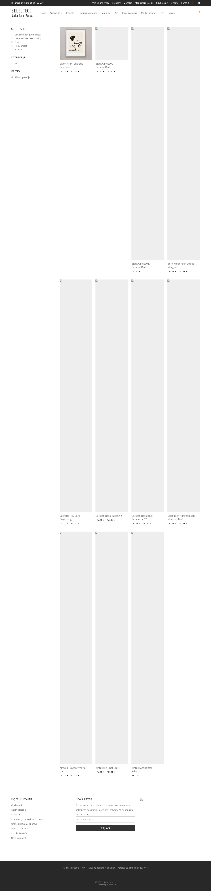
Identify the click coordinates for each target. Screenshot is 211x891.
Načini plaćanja (18, 809)
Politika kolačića (19, 833)
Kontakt (185, 3)
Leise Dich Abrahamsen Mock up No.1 (181, 517)
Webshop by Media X (107, 884)
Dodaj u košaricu (139, 775)
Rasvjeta (69, 12)
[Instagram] (108, 875)
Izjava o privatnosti (20, 828)
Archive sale (56, 12)
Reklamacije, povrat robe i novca (27, 819)
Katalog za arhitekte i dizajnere (133, 867)
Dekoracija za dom (87, 12)
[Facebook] (103, 875)
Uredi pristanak (18, 837)
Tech (161, 12)
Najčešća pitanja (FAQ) (74, 867)
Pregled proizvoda (100, 3)
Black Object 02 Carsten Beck (104, 65)
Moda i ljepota (148, 12)
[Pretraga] (187, 13)
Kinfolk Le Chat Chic (106, 768)
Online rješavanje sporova (24, 823)
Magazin (127, 3)
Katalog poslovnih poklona (101, 867)
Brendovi (116, 3)
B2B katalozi (161, 3)
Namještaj (106, 12)
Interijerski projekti (143, 3)
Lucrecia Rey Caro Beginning (70, 517)
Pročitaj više (137, 271)
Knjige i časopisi (129, 12)
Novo (43, 12)
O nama (175, 3)
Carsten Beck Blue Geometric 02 (142, 517)
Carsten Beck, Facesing (108, 515)
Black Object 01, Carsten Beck (140, 265)
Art (116, 12)
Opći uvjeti (16, 805)
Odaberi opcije (66, 71)
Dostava (15, 814)
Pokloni (171, 12)
